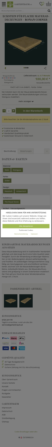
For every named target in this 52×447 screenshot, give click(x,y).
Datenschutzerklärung (21, 234)
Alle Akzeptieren (26, 226)
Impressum (34, 234)
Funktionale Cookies (26, 230)
